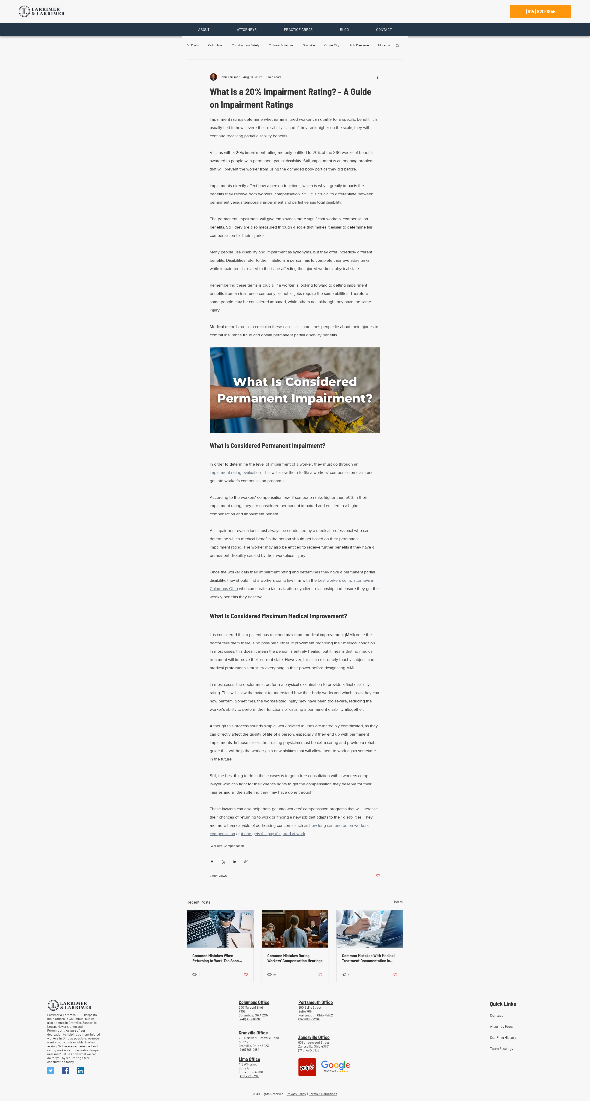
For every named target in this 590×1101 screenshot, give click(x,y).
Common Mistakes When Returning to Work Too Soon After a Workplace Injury (215, 958)
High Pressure (358, 45)
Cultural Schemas (281, 45)
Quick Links (503, 1003)
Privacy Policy (296, 1094)
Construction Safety (246, 45)
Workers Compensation (227, 846)
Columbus (215, 45)
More (382, 45)
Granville (309, 45)
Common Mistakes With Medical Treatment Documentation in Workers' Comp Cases (368, 958)
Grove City (331, 45)
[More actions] (377, 77)
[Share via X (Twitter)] (223, 861)
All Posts (193, 45)
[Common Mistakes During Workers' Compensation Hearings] (295, 929)
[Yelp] (307, 1067)
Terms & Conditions (323, 1094)
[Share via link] (246, 861)
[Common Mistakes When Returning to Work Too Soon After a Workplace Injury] (220, 929)
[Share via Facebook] (212, 861)
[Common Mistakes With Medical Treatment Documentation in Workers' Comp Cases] (369, 929)
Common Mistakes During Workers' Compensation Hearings (294, 958)
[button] (203, 29)
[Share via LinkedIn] (234, 861)
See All (398, 901)
